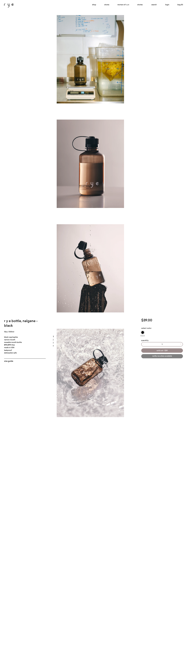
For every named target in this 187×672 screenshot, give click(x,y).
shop (94, 5)
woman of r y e (123, 5)
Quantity (145, 340)
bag (180, 5)
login (167, 5)
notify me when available (162, 356)
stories (140, 5)
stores (106, 5)
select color (146, 328)
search (154, 5)
